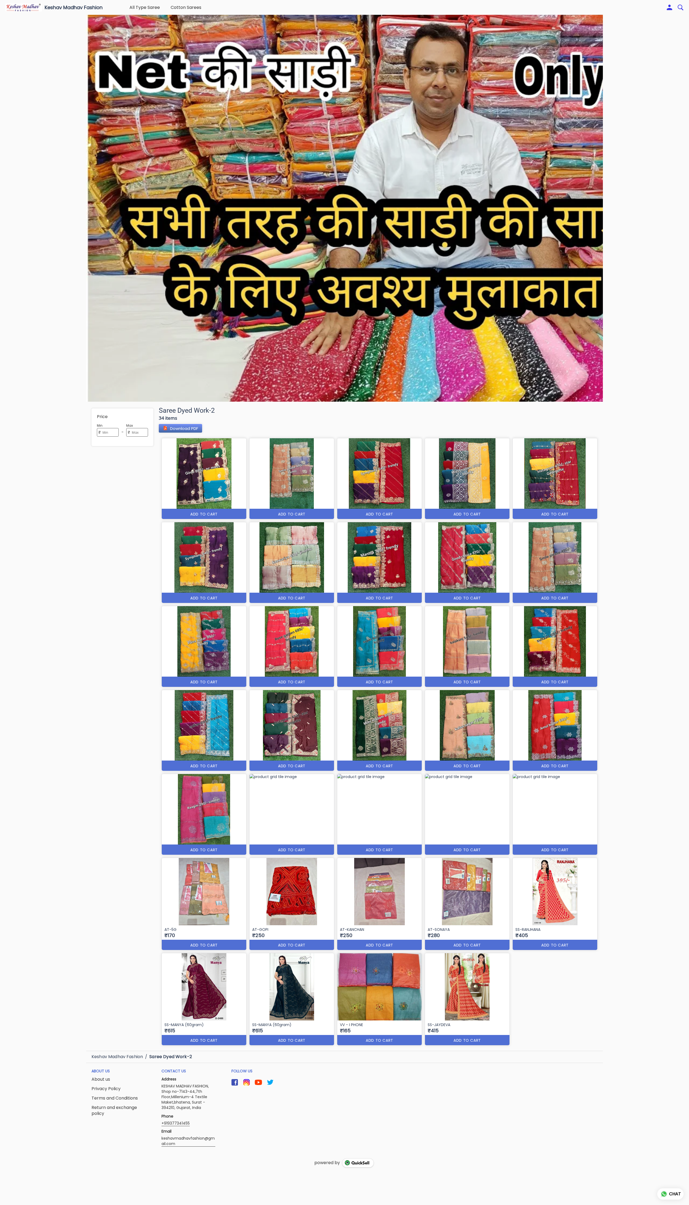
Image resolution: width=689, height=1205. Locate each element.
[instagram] (246, 1082)
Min (100, 425)
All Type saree (144, 7)
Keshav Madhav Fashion (74, 7)
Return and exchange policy (114, 1111)
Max (129, 425)
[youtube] (258, 1082)
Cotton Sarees (186, 7)
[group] (344, 208)
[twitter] (270, 1082)
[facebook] (234, 1082)
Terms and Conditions (115, 1098)
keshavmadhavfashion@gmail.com (188, 1141)
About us (101, 1079)
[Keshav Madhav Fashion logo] (23, 7)
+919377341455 (175, 1123)
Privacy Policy (106, 1089)
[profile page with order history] (669, 7)
